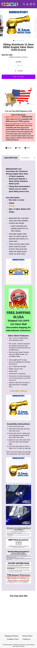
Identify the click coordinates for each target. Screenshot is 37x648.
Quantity (18, 62)
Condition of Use (13, 639)
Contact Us (26, 639)
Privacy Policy (27, 636)
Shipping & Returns (11, 636)
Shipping (11, 57)
